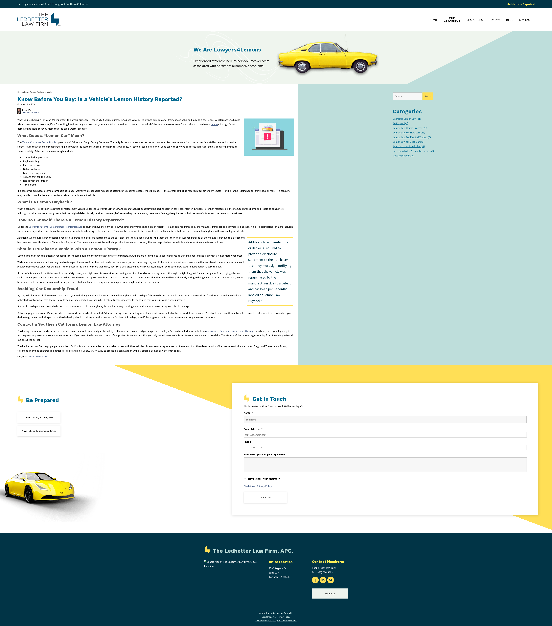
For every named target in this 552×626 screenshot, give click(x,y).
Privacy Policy (264, 486)
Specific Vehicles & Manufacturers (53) (413, 151)
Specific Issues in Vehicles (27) (409, 146)
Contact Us (265, 497)
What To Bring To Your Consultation (39, 430)
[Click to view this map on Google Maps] (233, 566)
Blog (509, 20)
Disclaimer (249, 486)
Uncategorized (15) (403, 155)
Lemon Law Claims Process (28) (410, 128)
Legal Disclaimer (269, 617)
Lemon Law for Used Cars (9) (408, 141)
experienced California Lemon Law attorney (229, 331)
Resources (474, 20)
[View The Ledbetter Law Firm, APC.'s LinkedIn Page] (323, 581)
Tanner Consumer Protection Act (39, 142)
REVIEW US (330, 593)
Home (434, 20)
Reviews (494, 20)
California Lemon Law (37, 356)
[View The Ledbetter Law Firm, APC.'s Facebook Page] (315, 581)
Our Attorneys (452, 19)
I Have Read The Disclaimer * (263, 478)
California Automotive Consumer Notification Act (55, 226)
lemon (214, 124)
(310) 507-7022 (328, 567)
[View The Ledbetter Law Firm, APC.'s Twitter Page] (330, 581)
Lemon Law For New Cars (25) (409, 132)
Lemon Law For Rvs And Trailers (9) (412, 137)
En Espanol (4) (400, 123)
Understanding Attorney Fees (39, 417)
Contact (525, 20)
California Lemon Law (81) (407, 118)
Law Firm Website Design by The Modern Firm (276, 620)
